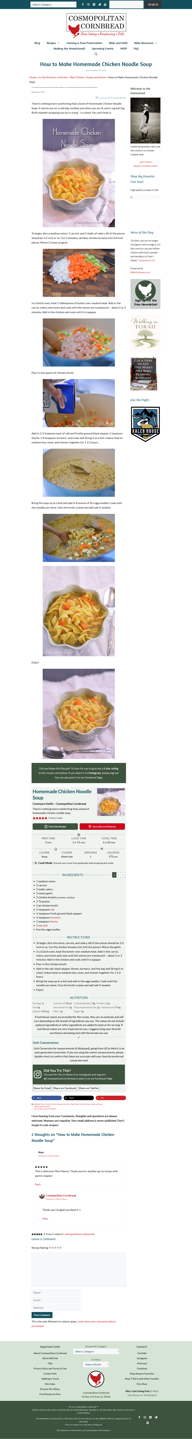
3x (123, 875)
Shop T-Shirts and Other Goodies (142, 1378)
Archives (96, 1359)
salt (52, 909)
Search (153, 4)
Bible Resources (144, 43)
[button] (34, 818)
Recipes (51, 43)
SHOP (123, 48)
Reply (38, 1184)
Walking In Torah (50, 1378)
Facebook (142, 1368)
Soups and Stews (96, 77)
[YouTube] (105, 4)
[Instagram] (88, 4)
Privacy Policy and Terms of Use (50, 1368)
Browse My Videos (50, 1389)
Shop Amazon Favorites (142, 1373)
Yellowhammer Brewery (42, 1106)
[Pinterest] (94, 4)
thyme (54, 921)
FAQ (136, 48)
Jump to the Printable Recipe (112, 97)
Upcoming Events (103, 48)
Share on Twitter (89, 1088)
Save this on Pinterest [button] (104, 826)
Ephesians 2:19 (147, 260)
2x (118, 875)
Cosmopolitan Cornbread (61, 1195)
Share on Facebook (64, 1088)
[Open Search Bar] (96, 54)
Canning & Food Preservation (84, 43)
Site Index (50, 1383)
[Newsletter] (99, 4)
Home (32, 77)
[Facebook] (82, 4)
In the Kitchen (47, 77)
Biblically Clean (39, 1104)
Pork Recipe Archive (50, 1394)
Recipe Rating (40, 1247)
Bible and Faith (118, 43)
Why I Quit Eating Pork (137, 1391)
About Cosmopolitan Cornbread (50, 1353)
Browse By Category (96, 1346)
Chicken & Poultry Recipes (54, 1104)
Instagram (85, 1074)
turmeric (55, 917)
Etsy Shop (142, 1383)
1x (114, 875)
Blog (37, 43)
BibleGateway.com (140, 272)
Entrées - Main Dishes (71, 77)
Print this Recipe (57, 826)
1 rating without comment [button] (77, 1234)
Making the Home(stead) (69, 48)
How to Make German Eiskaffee (45, 1109)
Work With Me (50, 1358)
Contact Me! (50, 1373)
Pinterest (142, 1363)
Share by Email (42, 1088)
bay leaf (43, 925)
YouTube (142, 1353)
